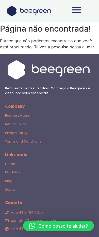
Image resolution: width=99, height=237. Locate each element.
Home (10, 163)
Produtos (12, 172)
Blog (8, 180)
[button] (58, 226)
